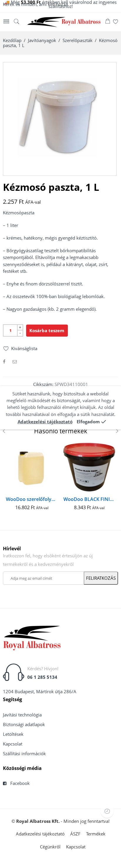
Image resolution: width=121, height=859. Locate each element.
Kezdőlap (12, 40)
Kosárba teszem (46, 330)
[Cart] (107, 22)
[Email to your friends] (15, 361)
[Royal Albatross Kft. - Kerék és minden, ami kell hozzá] (64, 21)
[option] (60, 119)
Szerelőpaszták (78, 40)
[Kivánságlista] (115, 22)
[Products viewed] (107, 811)
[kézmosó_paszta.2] (59, 119)
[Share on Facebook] (4, 361)
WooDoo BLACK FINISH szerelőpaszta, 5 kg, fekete (89, 499)
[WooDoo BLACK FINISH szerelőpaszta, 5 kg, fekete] (89, 467)
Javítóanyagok (42, 40)
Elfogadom (88, 422)
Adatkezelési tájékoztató (45, 422)
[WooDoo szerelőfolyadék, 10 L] (32, 467)
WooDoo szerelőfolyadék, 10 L (32, 499)
